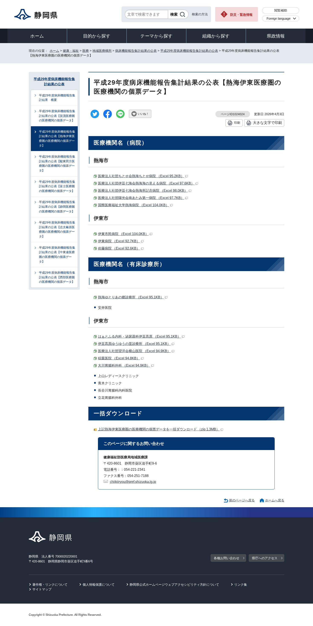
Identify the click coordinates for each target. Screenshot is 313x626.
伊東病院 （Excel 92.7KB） (119, 241)
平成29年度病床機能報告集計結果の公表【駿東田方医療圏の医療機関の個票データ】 (57, 163)
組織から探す (216, 35)
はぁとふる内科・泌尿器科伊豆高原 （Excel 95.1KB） (139, 336)
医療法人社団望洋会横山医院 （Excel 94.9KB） (134, 351)
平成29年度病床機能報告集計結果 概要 (57, 98)
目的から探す (97, 35)
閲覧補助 (280, 10)
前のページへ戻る (242, 500)
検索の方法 (200, 14)
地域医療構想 (102, 50)
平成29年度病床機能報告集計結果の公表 (189, 50)
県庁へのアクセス (264, 558)
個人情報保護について (99, 584)
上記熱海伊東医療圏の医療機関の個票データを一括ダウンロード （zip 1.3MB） (159, 429)
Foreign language (278, 18)
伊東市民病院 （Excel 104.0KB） (123, 234)
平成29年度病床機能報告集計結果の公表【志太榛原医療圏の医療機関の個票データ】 (57, 229)
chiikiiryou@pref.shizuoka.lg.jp (133, 482)
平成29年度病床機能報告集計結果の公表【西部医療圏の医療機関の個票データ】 (57, 277)
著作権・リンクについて (49, 584)
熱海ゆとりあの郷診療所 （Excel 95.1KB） (131, 297)
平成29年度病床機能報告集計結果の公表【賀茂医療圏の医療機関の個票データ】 (57, 115)
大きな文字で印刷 (267, 123)
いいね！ (143, 113)
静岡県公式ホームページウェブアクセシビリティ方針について (174, 584)
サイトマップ (42, 589)
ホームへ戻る (274, 500)
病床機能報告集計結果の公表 (136, 50)
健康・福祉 (71, 50)
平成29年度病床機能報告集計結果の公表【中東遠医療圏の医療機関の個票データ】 (57, 254)
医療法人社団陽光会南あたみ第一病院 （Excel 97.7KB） (141, 198)
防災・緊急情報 (241, 14)
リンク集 (240, 584)
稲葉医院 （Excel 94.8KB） (119, 358)
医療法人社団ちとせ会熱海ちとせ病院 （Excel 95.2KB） (141, 176)
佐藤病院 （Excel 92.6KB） (119, 248)
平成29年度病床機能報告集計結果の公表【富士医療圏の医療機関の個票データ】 (57, 186)
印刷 (237, 122)
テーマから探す (156, 35)
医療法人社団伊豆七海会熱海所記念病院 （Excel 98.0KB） (143, 190)
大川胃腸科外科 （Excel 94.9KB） (124, 365)
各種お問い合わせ (226, 558)
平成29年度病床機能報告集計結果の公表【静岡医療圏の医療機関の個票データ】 (57, 206)
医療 (85, 50)
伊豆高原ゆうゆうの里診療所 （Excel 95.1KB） (134, 344)
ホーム (37, 35)
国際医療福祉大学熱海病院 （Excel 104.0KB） (133, 205)
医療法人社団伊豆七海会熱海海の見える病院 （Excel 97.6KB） (146, 183)
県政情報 (276, 35)
